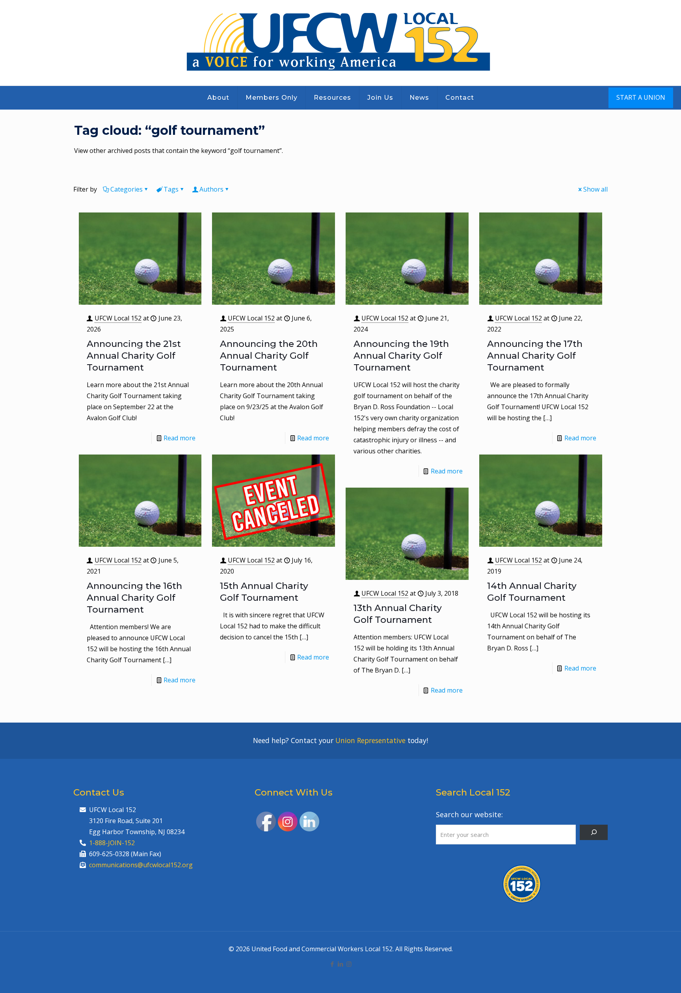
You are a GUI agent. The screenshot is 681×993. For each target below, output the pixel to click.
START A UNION (640, 97)
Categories (126, 189)
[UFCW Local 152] (341, 43)
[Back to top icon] (643, 977)
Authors (211, 189)
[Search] (594, 832)
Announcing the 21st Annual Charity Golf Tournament (134, 355)
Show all (595, 189)
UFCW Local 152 (118, 318)
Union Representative (370, 740)
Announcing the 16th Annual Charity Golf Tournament (134, 597)
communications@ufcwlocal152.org (141, 865)
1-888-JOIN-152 (112, 842)
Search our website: (469, 814)
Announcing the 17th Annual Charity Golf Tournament (534, 355)
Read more (179, 438)
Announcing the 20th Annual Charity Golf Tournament (269, 355)
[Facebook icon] (332, 964)
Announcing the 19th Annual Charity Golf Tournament (401, 355)
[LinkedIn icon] (341, 964)
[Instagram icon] (349, 964)
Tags (171, 189)
